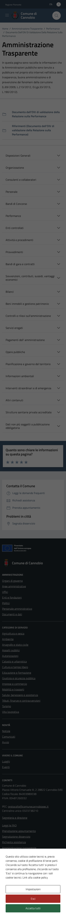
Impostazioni (33, 889)
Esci (33, 899)
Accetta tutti (33, 908)
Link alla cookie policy (35, 877)
